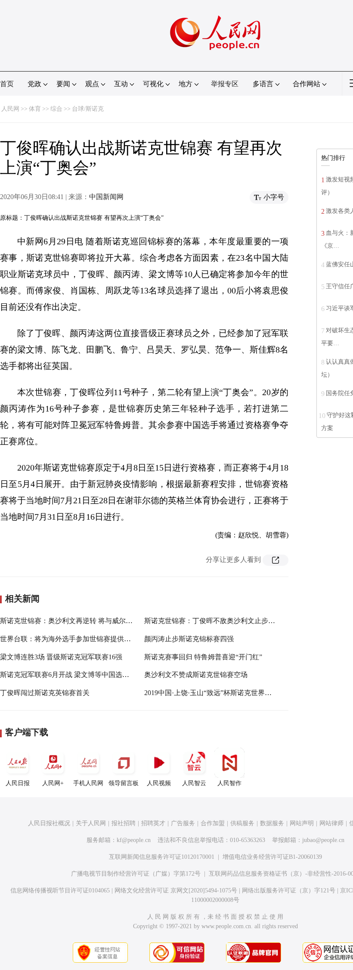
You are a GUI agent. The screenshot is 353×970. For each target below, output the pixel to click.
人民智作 (229, 783)
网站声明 (302, 823)
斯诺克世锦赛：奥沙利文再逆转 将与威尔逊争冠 (73, 620)
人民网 (10, 109)
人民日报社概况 (49, 823)
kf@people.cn (134, 840)
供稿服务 (242, 823)
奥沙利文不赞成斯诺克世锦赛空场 (196, 674)
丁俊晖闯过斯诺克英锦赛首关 (45, 692)
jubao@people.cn (323, 840)
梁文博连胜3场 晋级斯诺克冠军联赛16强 (61, 657)
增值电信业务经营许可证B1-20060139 (272, 857)
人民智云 (194, 783)
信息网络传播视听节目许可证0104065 (60, 890)
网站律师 (331, 823)
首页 (7, 83)
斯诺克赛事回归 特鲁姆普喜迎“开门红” (203, 657)
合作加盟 (213, 823)
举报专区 (224, 83)
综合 (56, 109)
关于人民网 (91, 823)
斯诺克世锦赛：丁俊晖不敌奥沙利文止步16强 (213, 620)
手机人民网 (88, 783)
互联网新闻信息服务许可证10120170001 (161, 857)
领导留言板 (123, 783)
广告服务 (183, 823)
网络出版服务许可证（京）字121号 (288, 890)
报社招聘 (123, 823)
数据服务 (272, 823)
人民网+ (53, 783)
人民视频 (159, 783)
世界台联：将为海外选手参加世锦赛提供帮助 (69, 639)
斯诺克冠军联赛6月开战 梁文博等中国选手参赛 (71, 674)
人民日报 (18, 783)
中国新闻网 (106, 196)
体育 (35, 109)
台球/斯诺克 (88, 109)
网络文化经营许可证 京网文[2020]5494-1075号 (176, 890)
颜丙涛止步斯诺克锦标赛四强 (189, 639)
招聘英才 (153, 823)
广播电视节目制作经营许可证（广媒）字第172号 (136, 873)
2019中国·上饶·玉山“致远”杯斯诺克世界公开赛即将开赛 (228, 692)
